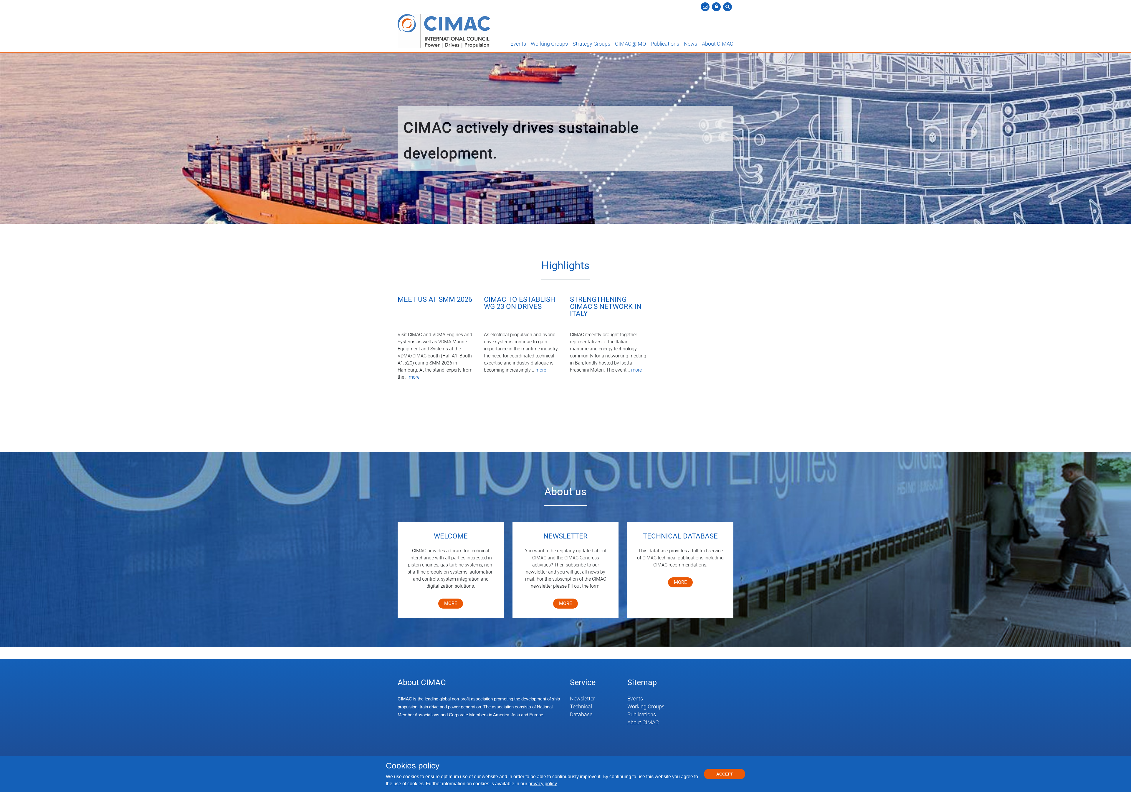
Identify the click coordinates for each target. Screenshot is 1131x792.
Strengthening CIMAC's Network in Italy (605, 307)
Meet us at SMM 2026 (435, 300)
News (690, 44)
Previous (10, 139)
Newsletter (582, 698)
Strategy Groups (591, 44)
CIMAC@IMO (630, 44)
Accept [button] (724, 774)
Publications (665, 44)
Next (1121, 139)
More (565, 603)
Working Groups (549, 44)
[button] (716, 6)
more (414, 377)
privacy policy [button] (542, 783)
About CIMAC (717, 44)
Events (518, 44)
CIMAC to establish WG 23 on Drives (519, 303)
